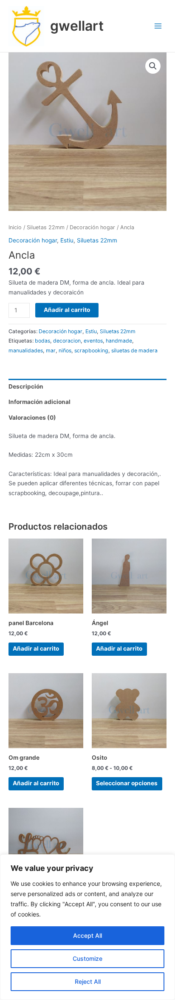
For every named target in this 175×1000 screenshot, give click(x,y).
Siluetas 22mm (46, 227)
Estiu (66, 240)
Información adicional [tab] (39, 401)
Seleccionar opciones (127, 783)
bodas (42, 340)
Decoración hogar (92, 227)
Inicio (15, 227)
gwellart (77, 25)
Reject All (88, 981)
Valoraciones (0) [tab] (32, 417)
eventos (93, 340)
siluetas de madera (134, 350)
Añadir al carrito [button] (36, 648)
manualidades (25, 350)
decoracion (67, 340)
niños (65, 350)
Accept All (87, 935)
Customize (87, 958)
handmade (119, 340)
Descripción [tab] (25, 386)
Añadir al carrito (67, 309)
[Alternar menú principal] (158, 26)
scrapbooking (91, 350)
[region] (87, 927)
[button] (153, 66)
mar (51, 350)
